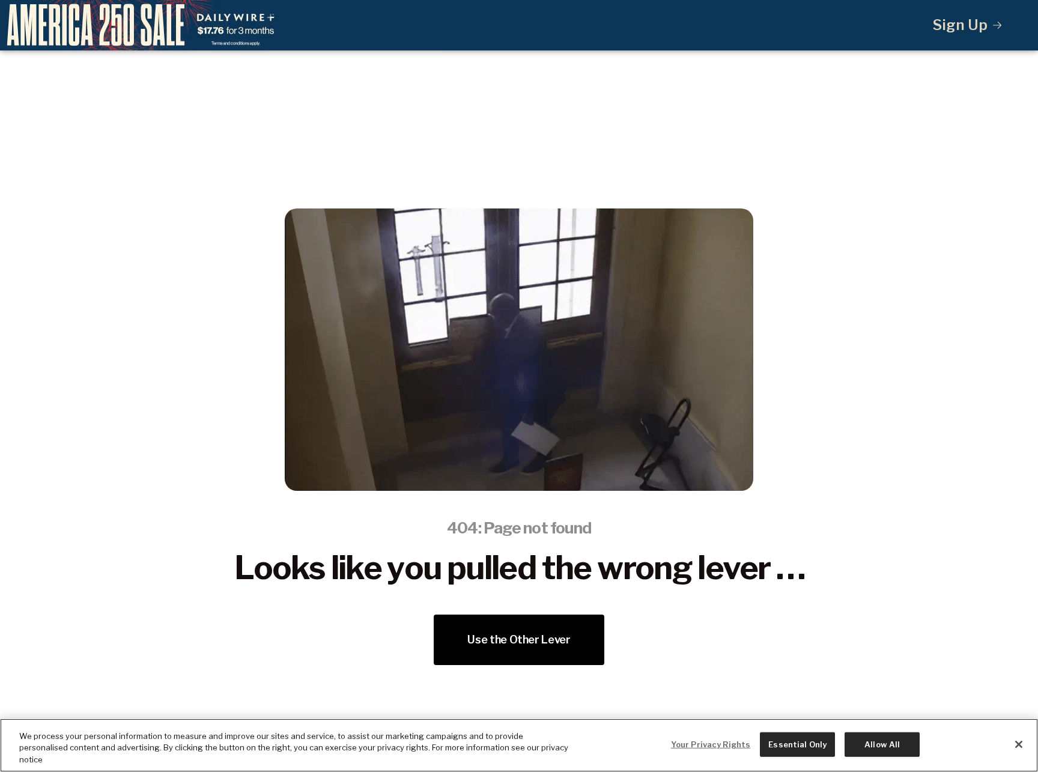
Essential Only (797, 744)
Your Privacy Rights (710, 744)
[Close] (1019, 744)
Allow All (882, 744)
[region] (519, 745)
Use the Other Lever (518, 639)
